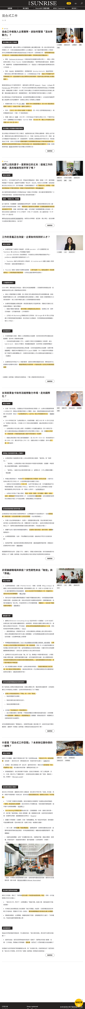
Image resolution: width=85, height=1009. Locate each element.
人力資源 (59, 45)
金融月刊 (46, 761)
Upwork (37, 85)
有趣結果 (40, 188)
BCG (23, 629)
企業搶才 (74, 45)
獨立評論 (22, 594)
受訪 (47, 71)
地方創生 (26, 8)
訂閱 (69, 3)
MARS (12, 71)
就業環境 (79, 408)
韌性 (70, 585)
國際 (80, 45)
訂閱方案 (5, 1006)
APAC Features (59, 8)
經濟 (58, 408)
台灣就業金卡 (40, 489)
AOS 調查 (21, 104)
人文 (65, 252)
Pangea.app (6, 88)
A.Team (50, 85)
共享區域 (67, 760)
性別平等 (59, 180)
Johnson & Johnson (16, 59)
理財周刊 (17, 606)
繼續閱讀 (49, 151)
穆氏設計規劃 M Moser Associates (28, 880)
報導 (16, 117)
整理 (10, 147)
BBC (7, 842)
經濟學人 (21, 806)
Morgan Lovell (18, 777)
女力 (58, 588)
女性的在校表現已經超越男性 (14, 218)
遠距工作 (59, 177)
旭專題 (10, 8)
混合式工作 (67, 45)
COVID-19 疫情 (67, 177)
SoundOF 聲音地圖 (42, 8)
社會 (58, 47)
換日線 (8, 473)
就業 (58, 411)
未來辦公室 (71, 757)
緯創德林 (19, 546)
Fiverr (44, 85)
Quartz (33, 816)
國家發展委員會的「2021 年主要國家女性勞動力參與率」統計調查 (29, 643)
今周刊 (8, 356)
